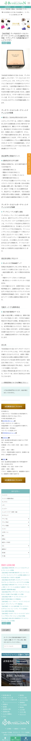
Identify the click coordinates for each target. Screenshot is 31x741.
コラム (4, 716)
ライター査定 (23, 711)
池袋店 (23, 7)
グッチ (8, 42)
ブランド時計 (5, 522)
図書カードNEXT (6, 542)
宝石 (3, 545)
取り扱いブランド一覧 (8, 697)
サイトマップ (23, 714)
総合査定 (22, 695)
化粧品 (4, 42)
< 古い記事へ (6, 630)
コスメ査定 (22, 709)
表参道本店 (8, 7)
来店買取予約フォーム (8, 421)
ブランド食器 (5, 525)
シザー (3, 505)
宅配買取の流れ (6, 711)
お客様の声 (5, 704)
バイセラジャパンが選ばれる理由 (10, 700)
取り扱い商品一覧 (7, 695)
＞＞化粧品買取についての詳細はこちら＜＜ (14, 382)
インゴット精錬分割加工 (8, 498)
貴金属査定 (22, 702)
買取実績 (23, 728)
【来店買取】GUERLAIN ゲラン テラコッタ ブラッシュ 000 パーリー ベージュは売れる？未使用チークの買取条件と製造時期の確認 (15, 587)
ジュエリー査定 (23, 697)
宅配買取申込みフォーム (9, 433)
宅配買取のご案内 (7, 709)
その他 (3, 556)
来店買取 (5, 706)
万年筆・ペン (5, 532)
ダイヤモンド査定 (24, 699)
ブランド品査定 (23, 704)
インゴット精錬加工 (7, 713)
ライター (4, 528)
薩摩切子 (4, 549)
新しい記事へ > (24, 630)
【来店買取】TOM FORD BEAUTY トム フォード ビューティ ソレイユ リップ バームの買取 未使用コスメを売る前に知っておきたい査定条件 (15, 575)
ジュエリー (4, 508)
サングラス (4, 501)
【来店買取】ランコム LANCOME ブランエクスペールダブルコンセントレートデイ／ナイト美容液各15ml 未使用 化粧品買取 (15, 609)
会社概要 (9, 728)
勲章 (3, 535)
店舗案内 (16, 728)
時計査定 (22, 707)
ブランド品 (4, 518)
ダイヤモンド (5, 515)
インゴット (4, 495)
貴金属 (3, 552)
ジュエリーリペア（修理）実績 (9, 512)
